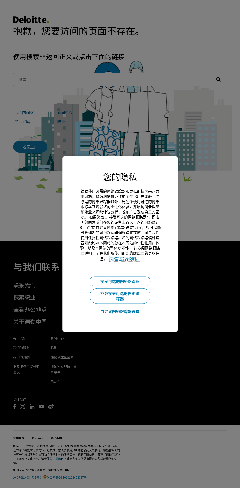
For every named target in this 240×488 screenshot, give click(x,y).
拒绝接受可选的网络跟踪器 (120, 296)
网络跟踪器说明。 (125, 258)
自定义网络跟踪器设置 (120, 311)
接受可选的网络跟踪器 (120, 281)
